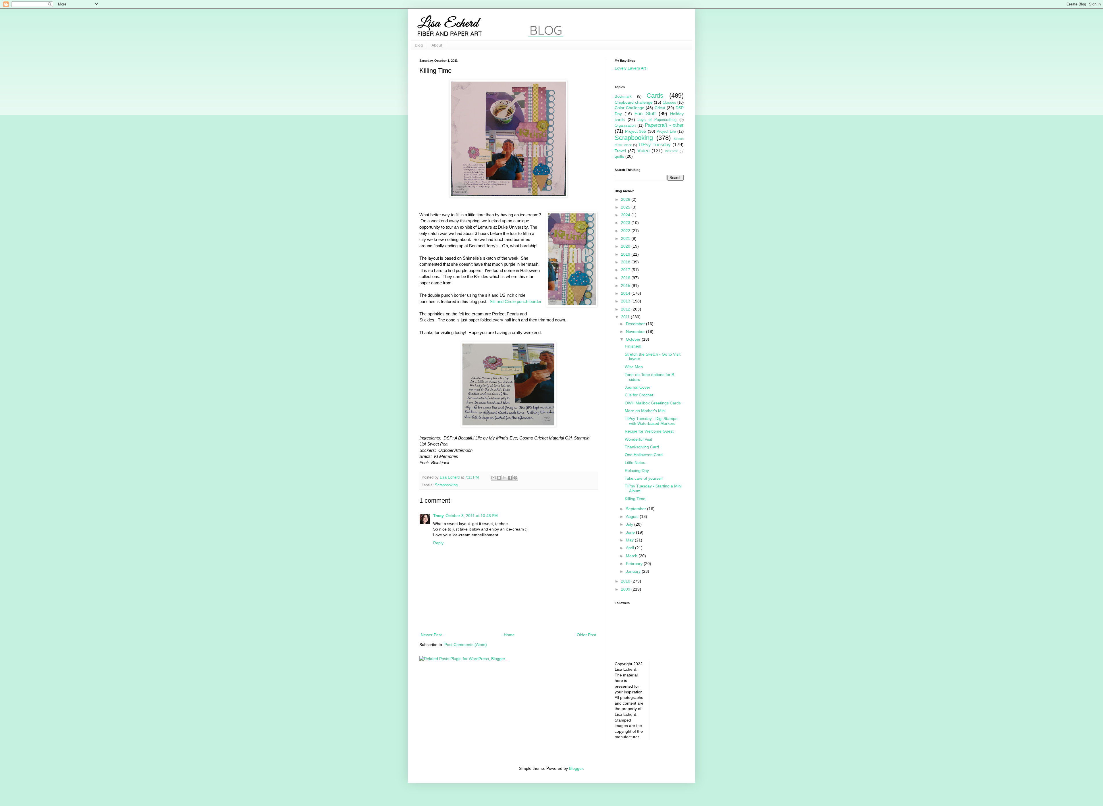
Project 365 (635, 131)
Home (509, 635)
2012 (626, 309)
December (636, 323)
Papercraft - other (664, 125)
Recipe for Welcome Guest (649, 431)
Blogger (576, 768)
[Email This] (493, 478)
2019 (626, 254)
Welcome (671, 151)
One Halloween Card (644, 454)
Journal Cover (637, 387)
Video (643, 150)
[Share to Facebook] (510, 478)
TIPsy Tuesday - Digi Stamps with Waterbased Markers (651, 421)
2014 (626, 293)
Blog (419, 45)
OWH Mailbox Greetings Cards (653, 403)
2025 (626, 207)
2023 (626, 222)
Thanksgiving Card (642, 447)
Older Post (586, 635)
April (630, 547)
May (630, 540)
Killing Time (635, 498)
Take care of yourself (644, 478)
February (635, 563)
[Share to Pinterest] (515, 478)
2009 (626, 589)
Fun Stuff (645, 113)
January (634, 571)
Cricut (660, 107)
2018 (626, 262)
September (636, 508)
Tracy (438, 515)
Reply (438, 543)
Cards (655, 95)
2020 (626, 246)
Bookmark (623, 97)
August (633, 516)
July (630, 524)
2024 (626, 215)
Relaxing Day (637, 470)
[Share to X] (504, 478)
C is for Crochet (639, 395)
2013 (626, 301)
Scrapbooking (446, 485)
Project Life (666, 132)
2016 (626, 277)
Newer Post (431, 635)
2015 (626, 285)
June (631, 532)
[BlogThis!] (499, 478)
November (636, 331)
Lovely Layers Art (630, 68)
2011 (626, 317)
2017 (626, 269)
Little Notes (635, 462)
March (632, 556)
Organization (625, 126)
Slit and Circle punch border (515, 301)
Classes (669, 103)
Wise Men (634, 367)
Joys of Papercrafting (657, 120)
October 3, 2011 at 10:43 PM (472, 515)
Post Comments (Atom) (465, 644)
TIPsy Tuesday (654, 144)
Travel (620, 151)
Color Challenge (629, 107)
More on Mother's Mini (645, 410)
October (634, 339)
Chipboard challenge (634, 102)
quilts (619, 156)
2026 (626, 199)
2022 (626, 230)
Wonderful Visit (638, 439)
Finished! (633, 346)
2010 (626, 581)
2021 (626, 238)
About (436, 45)
